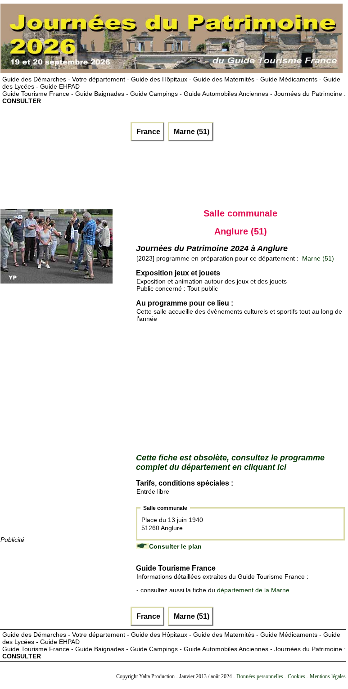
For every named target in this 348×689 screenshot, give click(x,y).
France (147, 131)
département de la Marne (253, 590)
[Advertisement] (109, 173)
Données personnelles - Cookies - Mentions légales (291, 676)
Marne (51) (190, 131)
